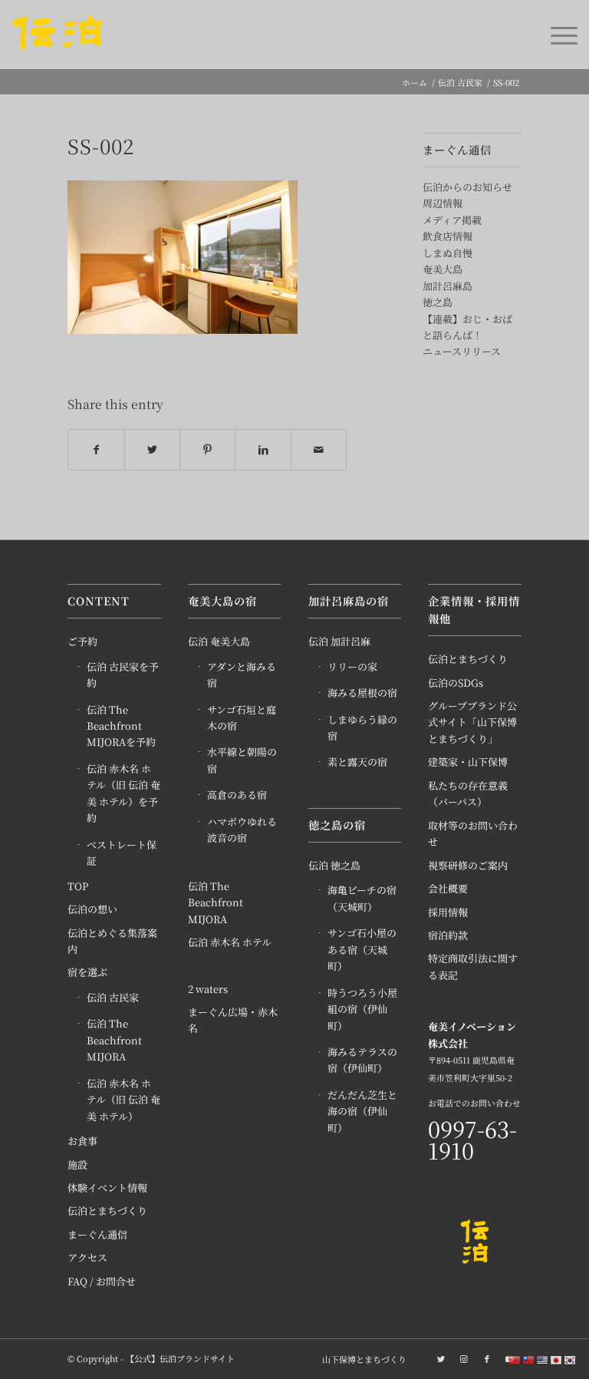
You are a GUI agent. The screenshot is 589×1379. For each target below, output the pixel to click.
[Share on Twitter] (152, 450)
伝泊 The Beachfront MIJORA (114, 1040)
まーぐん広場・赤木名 (233, 1020)
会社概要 (448, 888)
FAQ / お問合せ (101, 1281)
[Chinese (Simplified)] (515, 1359)
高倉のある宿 (237, 794)
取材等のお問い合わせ (473, 833)
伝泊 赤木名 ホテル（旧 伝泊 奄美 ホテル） (123, 1099)
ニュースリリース (462, 351)
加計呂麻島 (447, 286)
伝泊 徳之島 (334, 865)
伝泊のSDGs (455, 682)
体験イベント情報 (107, 1187)
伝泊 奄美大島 (219, 641)
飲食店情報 (447, 236)
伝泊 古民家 (113, 997)
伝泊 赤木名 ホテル (229, 942)
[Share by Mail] (318, 450)
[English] (543, 1359)
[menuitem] (360, 1359)
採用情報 (448, 912)
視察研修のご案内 (468, 865)
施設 (77, 1164)
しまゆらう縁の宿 (362, 727)
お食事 (82, 1140)
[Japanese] (557, 1359)
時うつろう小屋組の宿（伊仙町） (362, 1009)
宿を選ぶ (87, 972)
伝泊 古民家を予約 (123, 674)
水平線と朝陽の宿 (242, 759)
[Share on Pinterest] (207, 450)
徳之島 (437, 302)
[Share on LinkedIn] (262, 450)
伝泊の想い (92, 909)
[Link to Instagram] (463, 1358)
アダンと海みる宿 (241, 674)
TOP (77, 886)
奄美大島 (442, 269)
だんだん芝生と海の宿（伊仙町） (362, 1111)
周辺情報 (442, 203)
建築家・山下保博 (468, 761)
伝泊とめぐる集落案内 (112, 940)
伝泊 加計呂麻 (339, 641)
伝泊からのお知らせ (467, 187)
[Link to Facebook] (487, 1358)
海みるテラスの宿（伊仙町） (362, 1059)
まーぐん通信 (97, 1234)
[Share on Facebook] (95, 450)
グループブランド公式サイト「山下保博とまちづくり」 (472, 722)
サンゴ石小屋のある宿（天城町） (362, 949)
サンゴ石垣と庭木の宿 (241, 717)
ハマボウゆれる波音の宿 (242, 829)
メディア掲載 (452, 220)
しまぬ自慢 (447, 253)
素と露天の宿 (357, 761)
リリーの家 (352, 666)
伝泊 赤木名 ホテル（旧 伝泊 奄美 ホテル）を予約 (123, 793)
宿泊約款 (448, 935)
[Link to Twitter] (440, 1358)
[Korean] (570, 1359)
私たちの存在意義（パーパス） (468, 793)
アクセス (87, 1257)
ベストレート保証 (121, 852)
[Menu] (556, 34)
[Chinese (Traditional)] (529, 1359)
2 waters (208, 988)
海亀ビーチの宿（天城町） (362, 897)
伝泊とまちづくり (107, 1210)
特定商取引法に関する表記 (473, 966)
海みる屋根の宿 (362, 692)
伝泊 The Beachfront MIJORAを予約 (121, 726)
